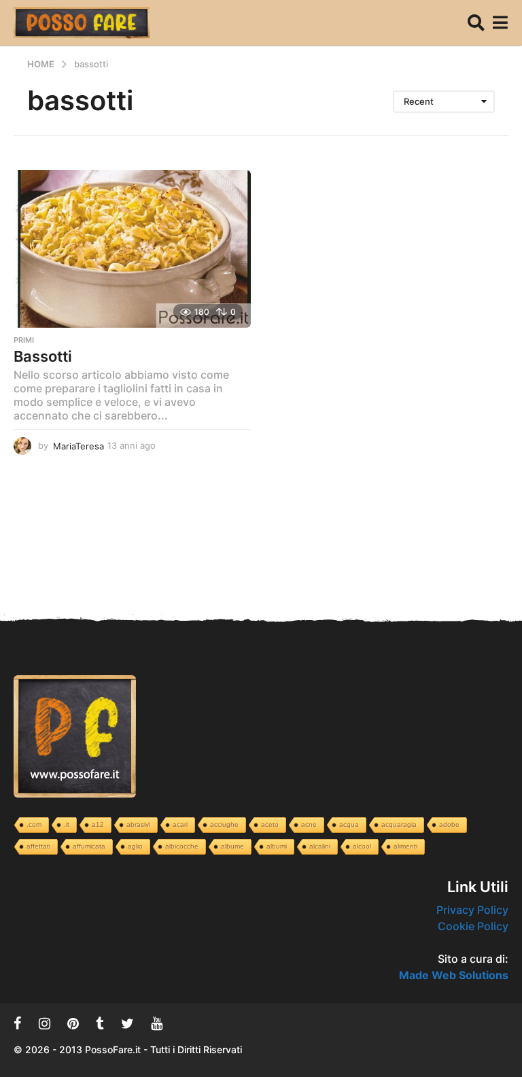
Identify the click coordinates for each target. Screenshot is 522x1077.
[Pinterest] (73, 1023)
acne (309, 824)
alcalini (319, 846)
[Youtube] (156, 1023)
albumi (276, 846)
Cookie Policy (473, 926)
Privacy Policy (472, 910)
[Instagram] (44, 1023)
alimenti (405, 846)
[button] (476, 22)
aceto (270, 824)
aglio (135, 846)
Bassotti (43, 356)
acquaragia (399, 824)
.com (34, 824)
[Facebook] (18, 1023)
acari (180, 824)
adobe (449, 824)
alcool (362, 846)
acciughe (224, 824)
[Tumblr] (100, 1023)
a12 (98, 824)
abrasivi (138, 824)
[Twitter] (127, 1023)
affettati (38, 846)
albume (232, 846)
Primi (24, 340)
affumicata (89, 846)
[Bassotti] (132, 249)
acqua (349, 824)
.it (66, 824)
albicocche (181, 846)
